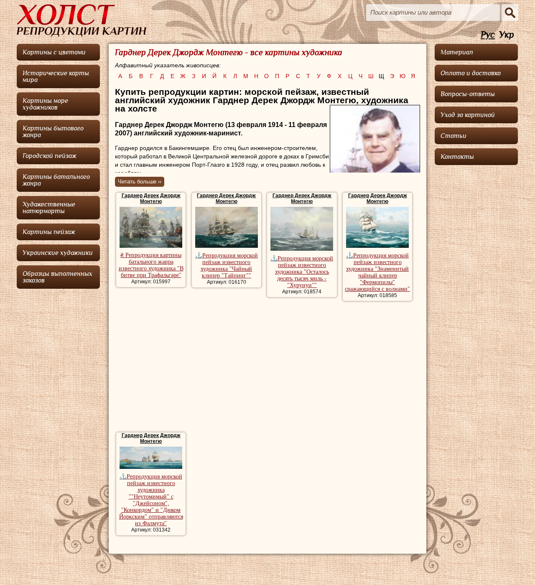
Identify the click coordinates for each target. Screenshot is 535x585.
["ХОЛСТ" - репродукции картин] (81, 20)
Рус (488, 35)
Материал (457, 52)
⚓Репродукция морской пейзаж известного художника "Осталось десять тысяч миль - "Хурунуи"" (301, 271)
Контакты (457, 156)
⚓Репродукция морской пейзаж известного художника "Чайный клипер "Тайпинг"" (226, 265)
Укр (506, 35)
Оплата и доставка (471, 73)
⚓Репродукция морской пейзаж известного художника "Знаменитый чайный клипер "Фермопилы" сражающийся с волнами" (377, 272)
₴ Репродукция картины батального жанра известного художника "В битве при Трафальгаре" (151, 265)
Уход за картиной (468, 115)
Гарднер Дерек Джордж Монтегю (151, 198)
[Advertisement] (267, 367)
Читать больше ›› (139, 181)
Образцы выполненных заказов (57, 277)
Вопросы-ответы (468, 94)
